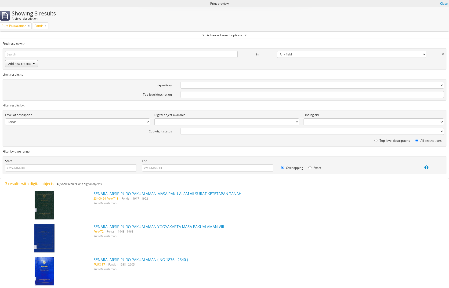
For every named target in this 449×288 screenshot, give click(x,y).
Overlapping (294, 168)
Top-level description (157, 94)
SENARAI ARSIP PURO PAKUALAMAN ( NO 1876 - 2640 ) (141, 259)
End (144, 161)
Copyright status (160, 131)
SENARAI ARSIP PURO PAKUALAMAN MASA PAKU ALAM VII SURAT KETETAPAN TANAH (168, 193)
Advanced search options (224, 35)
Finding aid (311, 115)
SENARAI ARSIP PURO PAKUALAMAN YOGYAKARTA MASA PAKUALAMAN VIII (159, 226)
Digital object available (169, 115)
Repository (164, 85)
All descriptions (431, 141)
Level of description (18, 115)
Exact (317, 168)
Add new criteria (19, 64)
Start (8, 161)
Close (444, 3)
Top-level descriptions (394, 141)
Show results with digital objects (81, 184)
